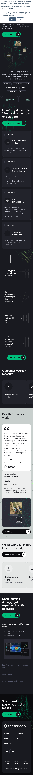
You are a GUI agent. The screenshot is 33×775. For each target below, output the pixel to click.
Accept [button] (12, 19)
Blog (18, 738)
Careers (20, 733)
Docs (6, 738)
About (6, 733)
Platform (7, 743)
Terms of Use (25, 762)
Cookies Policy (7, 762)
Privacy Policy (16, 762)
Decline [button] (20, 19)
